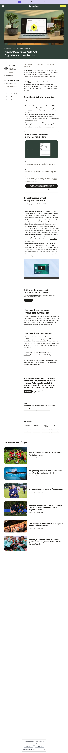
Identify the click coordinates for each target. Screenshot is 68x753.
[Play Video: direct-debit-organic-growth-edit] (41, 268)
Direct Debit (39, 458)
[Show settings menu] (53, 157)
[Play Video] (25, 278)
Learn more (47, 1)
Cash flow (36, 425)
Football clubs (39, 492)
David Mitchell (12, 69)
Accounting (36, 431)
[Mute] (51, 157)
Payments (27, 425)
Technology (55, 431)
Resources (7, 48)
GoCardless (46, 431)
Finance (55, 425)
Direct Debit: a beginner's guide (20, 48)
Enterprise (27, 431)
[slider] (40, 157)
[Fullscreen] (56, 157)
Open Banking (46, 426)
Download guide (8, 75)
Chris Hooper (12, 65)
